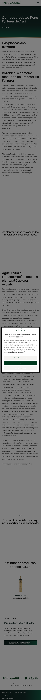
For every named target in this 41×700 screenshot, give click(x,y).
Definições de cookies (20, 358)
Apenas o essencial (20, 368)
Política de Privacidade (18, 352)
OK (20, 363)
